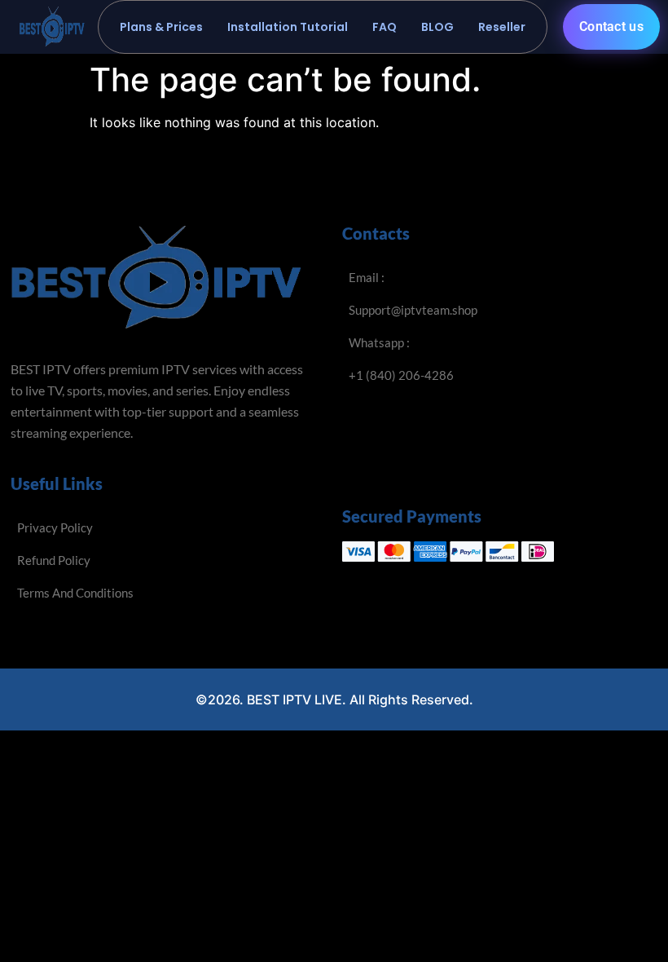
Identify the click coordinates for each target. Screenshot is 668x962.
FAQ (384, 27)
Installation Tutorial (287, 27)
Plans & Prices (161, 27)
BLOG (437, 27)
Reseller (501, 27)
